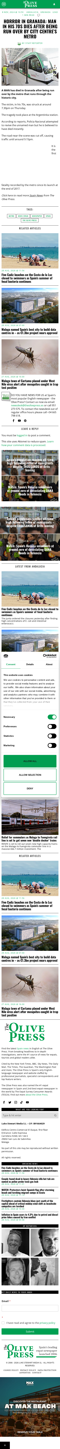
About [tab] (49, 664)
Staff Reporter (34, 43)
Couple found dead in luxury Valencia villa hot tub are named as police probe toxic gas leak (28, 1180)
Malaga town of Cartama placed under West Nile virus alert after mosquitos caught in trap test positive (30, 384)
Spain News (36, 195)
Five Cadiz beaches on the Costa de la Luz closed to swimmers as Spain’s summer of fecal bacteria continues (27, 278)
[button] (55, 1115)
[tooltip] (13, 420)
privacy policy (47, 1323)
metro (11, 216)
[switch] (52, 726)
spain (48, 216)
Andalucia (32, 12)
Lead (55, 12)
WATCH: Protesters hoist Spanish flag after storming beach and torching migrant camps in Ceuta (28, 1191)
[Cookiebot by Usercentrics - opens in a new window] (43, 656)
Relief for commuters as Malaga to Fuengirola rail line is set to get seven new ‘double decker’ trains (29, 839)
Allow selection (30, 775)
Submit (30, 1331)
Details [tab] (30, 664)
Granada (45, 12)
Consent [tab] (10, 664)
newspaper (37, 216)
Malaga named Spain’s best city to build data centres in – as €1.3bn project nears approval (29, 331)
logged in (22, 435)
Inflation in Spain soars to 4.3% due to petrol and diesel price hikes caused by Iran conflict (30, 1216)
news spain (23, 216)
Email (6, 1301)
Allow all (30, 761)
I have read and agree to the (30, 1323)
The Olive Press (30, 220)
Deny (30, 788)
